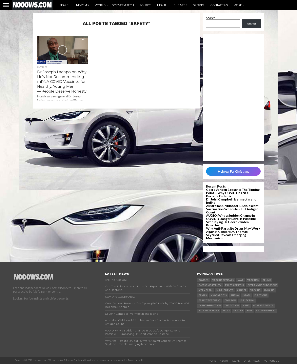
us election (246, 300)
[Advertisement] (233, 97)
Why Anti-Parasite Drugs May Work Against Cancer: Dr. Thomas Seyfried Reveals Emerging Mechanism (233, 233)
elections (260, 295)
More (238, 5)
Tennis (202, 295)
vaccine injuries (208, 310)
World (100, 5)
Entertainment (266, 310)
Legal (235, 360)
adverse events (263, 305)
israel (247, 295)
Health (162, 5)
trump (266, 280)
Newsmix (82, 5)
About (224, 360)
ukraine (269, 290)
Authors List (272, 360)
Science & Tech (123, 5)
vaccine (255, 290)
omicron (230, 300)
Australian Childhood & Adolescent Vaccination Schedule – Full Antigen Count (232, 209)
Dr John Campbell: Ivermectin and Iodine (231, 200)
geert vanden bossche (262, 285)
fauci (226, 310)
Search (65, 5)
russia (235, 295)
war (240, 280)
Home (212, 360)
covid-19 (203, 280)
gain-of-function (209, 305)
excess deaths (234, 285)
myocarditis (219, 295)
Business (180, 5)
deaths (238, 310)
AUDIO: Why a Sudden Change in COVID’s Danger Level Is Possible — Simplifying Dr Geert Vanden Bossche (232, 220)
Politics (145, 5)
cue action (231, 305)
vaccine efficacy (223, 280)
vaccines (253, 280)
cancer (241, 290)
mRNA (245, 305)
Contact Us (219, 5)
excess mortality (209, 285)
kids (249, 310)
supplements (224, 290)
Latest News (251, 360)
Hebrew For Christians (233, 171)
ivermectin (205, 290)
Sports (198, 5)
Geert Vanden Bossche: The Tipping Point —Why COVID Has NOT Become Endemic (233, 193)
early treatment (209, 300)
